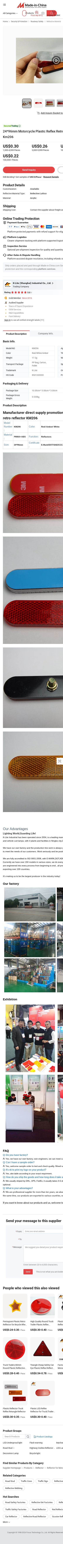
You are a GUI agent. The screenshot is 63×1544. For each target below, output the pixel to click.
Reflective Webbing (13, 1488)
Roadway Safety (37, 21)
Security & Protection (19, 21)
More (5, 1522)
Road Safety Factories (15, 1502)
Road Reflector (39, 1509)
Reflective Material (54, 21)
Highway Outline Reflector (41, 1448)
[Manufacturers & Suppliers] (31, 5)
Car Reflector (11, 1516)
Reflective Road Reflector (34, 1516)
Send (28, 1271)
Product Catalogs (44, 1436)
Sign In (7, 320)
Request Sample (51, 177)
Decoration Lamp (11, 1453)
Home (5, 21)
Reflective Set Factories (42, 1502)
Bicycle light (35, 1453)
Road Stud (7, 1448)
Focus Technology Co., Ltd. (37, 1532)
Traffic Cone (26, 1481)
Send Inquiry (29, 169)
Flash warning (36, 1442)
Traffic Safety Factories (15, 1509)
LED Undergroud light (12, 1442)
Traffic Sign (43, 1481)
